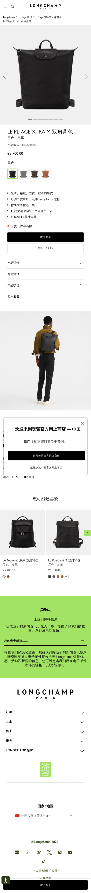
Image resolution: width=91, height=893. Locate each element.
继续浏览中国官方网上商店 (46, 467)
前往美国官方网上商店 (46, 455)
